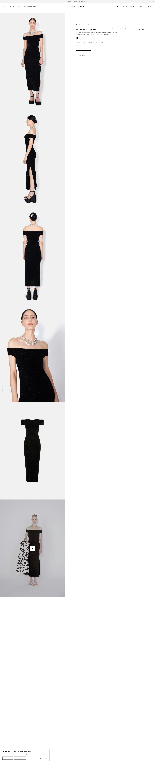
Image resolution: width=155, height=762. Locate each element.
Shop (19, 6)
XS (77, 42)
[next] (104, 2)
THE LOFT (118, 6)
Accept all (7, 758)
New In (12, 6)
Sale (5, 6)
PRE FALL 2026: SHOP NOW (77, 1)
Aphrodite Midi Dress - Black (90, 24)
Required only (20, 758)
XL (86, 42)
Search (132, 6)
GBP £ (141, 6)
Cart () (149, 6)
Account (125, 6)
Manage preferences (41, 758)
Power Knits (79, 24)
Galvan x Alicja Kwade (30, 6)
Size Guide (91, 42)
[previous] (51, 2)
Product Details (81, 55)
